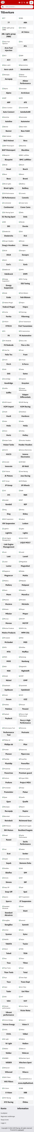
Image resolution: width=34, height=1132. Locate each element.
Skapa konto (5, 1119)
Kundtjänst (4, 1113)
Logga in (3, 1123)
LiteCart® (21, 1130)
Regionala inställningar (8, 1116)
